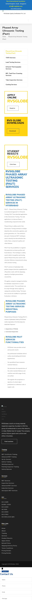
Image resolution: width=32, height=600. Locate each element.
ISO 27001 (5, 514)
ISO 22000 (5, 507)
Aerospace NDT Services (9, 490)
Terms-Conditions (7, 548)
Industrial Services (8, 488)
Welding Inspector (8, 464)
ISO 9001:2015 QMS (8, 517)
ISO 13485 (5, 502)
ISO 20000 (5, 512)
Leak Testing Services (13, 62)
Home (4, 37)
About (4, 531)
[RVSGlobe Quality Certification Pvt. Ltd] (13, 13)
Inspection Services (8, 483)
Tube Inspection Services (14, 80)
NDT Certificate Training (9, 454)
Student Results (7, 538)
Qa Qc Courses (6, 459)
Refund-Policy (6, 543)
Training (4, 533)
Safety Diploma (7, 469)
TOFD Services (11, 58)
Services (4, 536)
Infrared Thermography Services (13, 68)
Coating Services (11, 84)
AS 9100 (4, 509)
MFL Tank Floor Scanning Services (14, 74)
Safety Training (6, 462)
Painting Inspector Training (10, 467)
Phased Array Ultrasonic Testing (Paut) (14, 52)
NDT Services (6, 481)
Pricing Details (6, 550)
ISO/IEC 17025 (6, 504)
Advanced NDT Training (9, 457)
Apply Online (6, 541)
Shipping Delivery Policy (9, 546)
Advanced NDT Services (9, 486)
